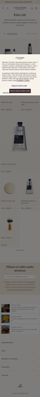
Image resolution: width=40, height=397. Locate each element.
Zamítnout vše (7, 92)
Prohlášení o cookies (23, 80)
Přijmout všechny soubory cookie (20, 91)
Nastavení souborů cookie (19, 86)
